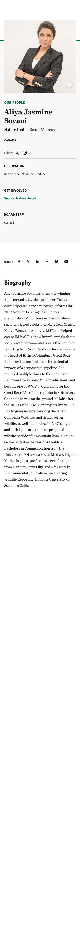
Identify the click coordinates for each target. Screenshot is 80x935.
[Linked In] (37, 261)
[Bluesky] (56, 261)
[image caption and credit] (70, 83)
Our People (14, 102)
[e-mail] (66, 261)
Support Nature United (20, 198)
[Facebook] (19, 261)
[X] (28, 261)
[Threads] (47, 261)
